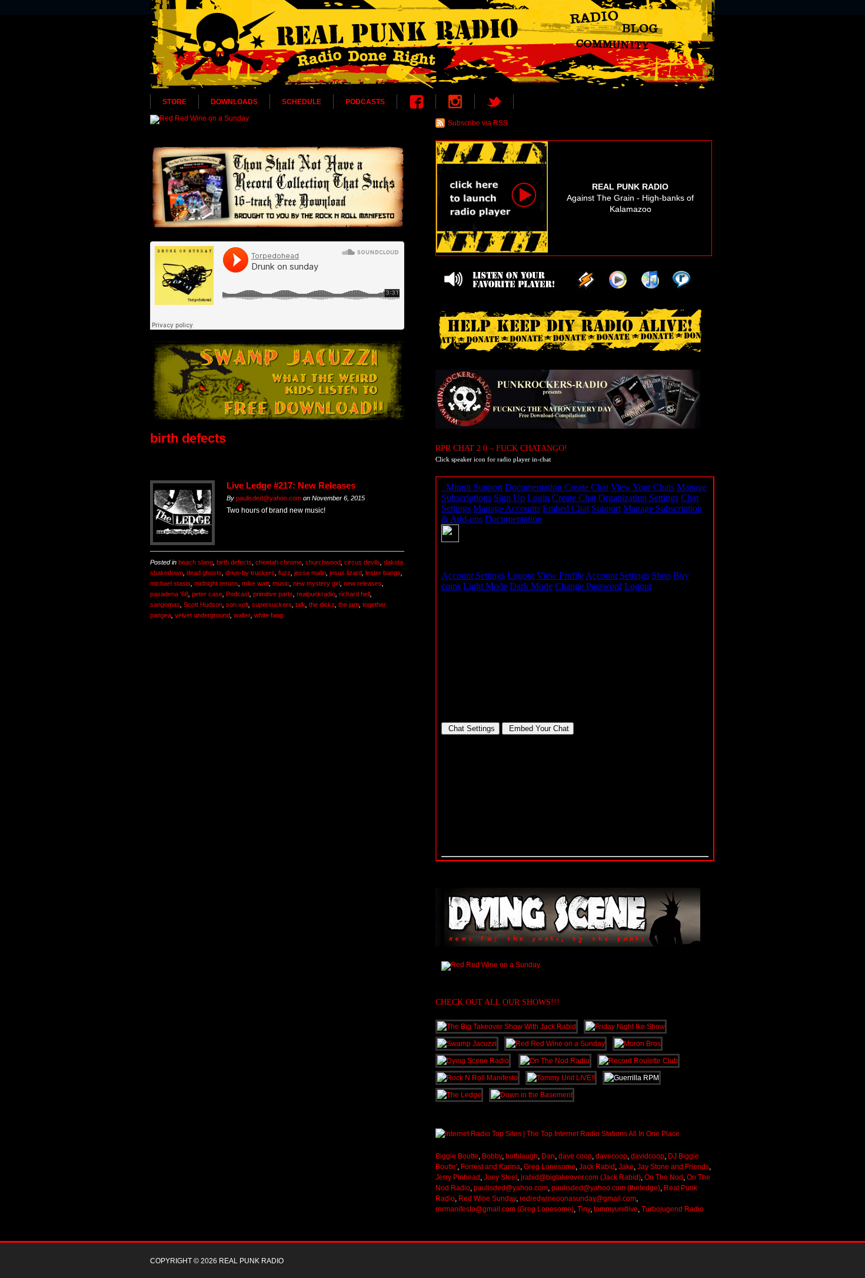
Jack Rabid (597, 1167)
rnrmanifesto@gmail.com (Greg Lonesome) (504, 1209)
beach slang (195, 562)
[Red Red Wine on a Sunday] (277, 119)
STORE (174, 102)
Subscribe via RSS (478, 123)
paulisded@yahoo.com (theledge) (605, 1188)
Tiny (583, 1209)
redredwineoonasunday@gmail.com (578, 1198)
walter (242, 615)
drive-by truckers (250, 572)
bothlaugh (521, 1156)
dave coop (575, 1156)
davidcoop (647, 1156)
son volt (237, 604)
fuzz (284, 572)
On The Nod (663, 1177)
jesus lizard (346, 572)
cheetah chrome (278, 562)
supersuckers (272, 604)
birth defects (234, 562)
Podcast (237, 593)
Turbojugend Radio (672, 1209)
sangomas (165, 604)
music (281, 583)
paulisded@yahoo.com (268, 498)
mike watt (255, 583)
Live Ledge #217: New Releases (291, 485)
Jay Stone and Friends (673, 1167)
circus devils (362, 562)
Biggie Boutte (456, 1156)
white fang (268, 615)
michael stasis (170, 583)
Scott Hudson (203, 604)
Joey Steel (500, 1177)
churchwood (323, 562)
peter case (207, 593)
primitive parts (273, 593)
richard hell (354, 593)
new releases (363, 583)
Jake (626, 1167)
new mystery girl (316, 583)
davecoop (611, 1156)
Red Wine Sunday (487, 1198)
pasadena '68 (169, 593)
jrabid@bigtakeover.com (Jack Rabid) (581, 1177)
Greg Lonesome (549, 1167)
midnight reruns (216, 583)
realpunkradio (316, 593)
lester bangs (383, 572)
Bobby (492, 1156)
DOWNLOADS (234, 102)
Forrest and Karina (490, 1167)
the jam (348, 604)
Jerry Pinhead (457, 1177)
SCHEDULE (301, 102)
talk (300, 604)
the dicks (322, 604)
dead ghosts (204, 572)
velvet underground (202, 615)
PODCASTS (365, 102)
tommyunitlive (616, 1209)
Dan (548, 1156)
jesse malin (310, 572)
